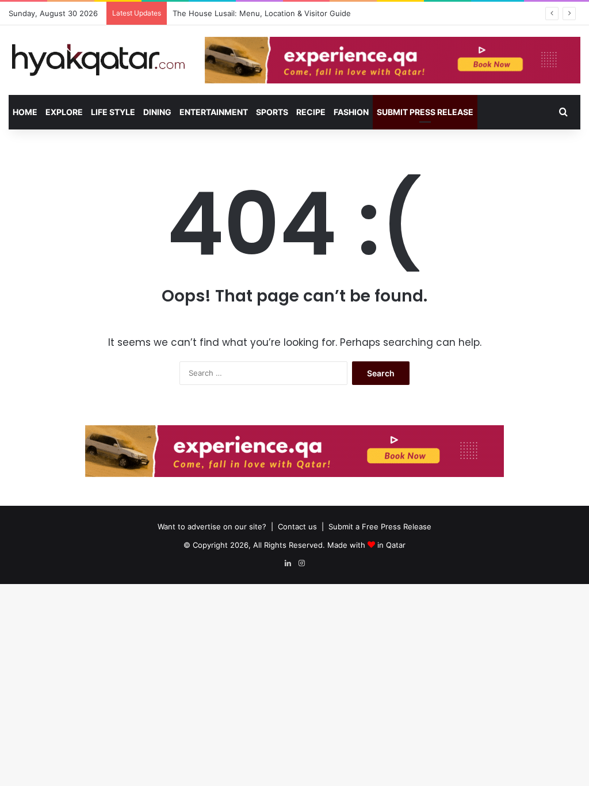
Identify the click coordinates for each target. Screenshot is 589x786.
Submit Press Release (425, 112)
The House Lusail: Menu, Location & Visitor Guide (262, 13)
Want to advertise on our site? (212, 526)
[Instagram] (301, 563)
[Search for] (563, 112)
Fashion (351, 112)
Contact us (297, 526)
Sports (272, 112)
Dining (157, 112)
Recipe (311, 112)
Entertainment (213, 112)
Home (25, 112)
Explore (64, 112)
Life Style (113, 112)
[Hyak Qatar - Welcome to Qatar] (98, 59)
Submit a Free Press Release (379, 526)
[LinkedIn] (287, 563)
